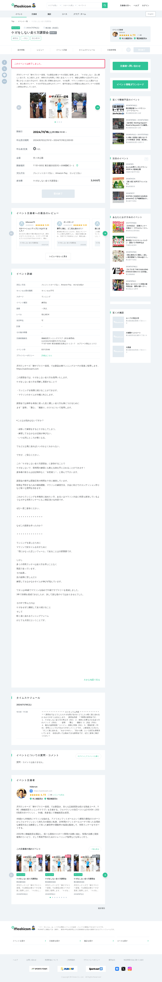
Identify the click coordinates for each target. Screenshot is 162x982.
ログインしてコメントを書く (88, 756)
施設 (49, 14)
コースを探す (122, 941)
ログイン (145, 5)
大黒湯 (128, 347)
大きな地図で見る (92, 679)
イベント (19, 14)
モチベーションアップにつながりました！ (33, 229)
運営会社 (112, 960)
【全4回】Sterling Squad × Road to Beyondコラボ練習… (137, 124)
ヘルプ (136, 5)
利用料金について (51, 960)
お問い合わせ (31, 960)
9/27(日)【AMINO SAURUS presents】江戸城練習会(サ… (137, 197)
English (151, 14)
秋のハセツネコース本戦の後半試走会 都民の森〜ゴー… (136, 285)
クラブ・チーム (80, 14)
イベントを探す (19, 941)
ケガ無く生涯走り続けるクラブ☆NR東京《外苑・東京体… (137, 138)
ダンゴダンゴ (68, 222)
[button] (55, 122)
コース (64, 14)
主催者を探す (54, 941)
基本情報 (21, 50)
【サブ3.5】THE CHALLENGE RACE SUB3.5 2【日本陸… (137, 270)
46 (141, 35)
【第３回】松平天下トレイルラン (136, 183)
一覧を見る (95, 849)
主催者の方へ (125, 5)
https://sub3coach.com (27, 369)
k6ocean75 (30, 222)
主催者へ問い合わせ (130, 66)
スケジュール (87, 50)
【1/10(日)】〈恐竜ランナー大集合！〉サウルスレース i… (137, 227)
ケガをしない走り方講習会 (29, 243)
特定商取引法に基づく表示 (134, 960)
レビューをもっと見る (58, 256)
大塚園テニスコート (133, 333)
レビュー (40, 50)
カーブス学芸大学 (132, 318)
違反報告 (101, 908)
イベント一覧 (23, 21)
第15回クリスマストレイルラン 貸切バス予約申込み (136, 241)
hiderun (122, 32)
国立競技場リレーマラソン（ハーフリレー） (136, 109)
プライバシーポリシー (92, 960)
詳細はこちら (47, 355)
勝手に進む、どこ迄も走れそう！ (70, 228)
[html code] (4, 81)
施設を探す (88, 941)
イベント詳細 (61, 50)
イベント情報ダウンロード (130, 84)
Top (12, 21)
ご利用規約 (71, 960)
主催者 (34, 14)
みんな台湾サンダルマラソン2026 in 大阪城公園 (136, 168)
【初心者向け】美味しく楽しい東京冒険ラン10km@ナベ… (137, 256)
